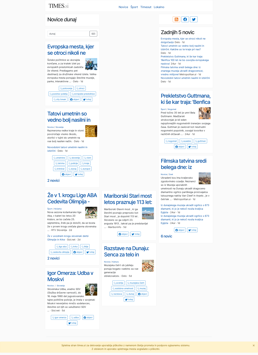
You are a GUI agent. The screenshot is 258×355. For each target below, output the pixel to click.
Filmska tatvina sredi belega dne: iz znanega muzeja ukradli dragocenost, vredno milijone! (182, 71)
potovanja (67, 88)
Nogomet (172, 109)
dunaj (73, 168)
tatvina (60, 163)
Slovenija (59, 127)
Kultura (115, 262)
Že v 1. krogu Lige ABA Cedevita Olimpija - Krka (72, 201)
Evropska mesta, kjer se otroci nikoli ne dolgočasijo (70, 52)
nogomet (172, 141)
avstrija (119, 283)
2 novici (53, 180)
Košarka (58, 209)
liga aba (62, 246)
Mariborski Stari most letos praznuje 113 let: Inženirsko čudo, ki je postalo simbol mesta (128, 205)
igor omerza (60, 317)
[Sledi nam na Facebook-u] (185, 19)
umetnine (60, 157)
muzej (142, 288)
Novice (123, 7)
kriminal (60, 168)
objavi (76, 99)
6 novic (166, 236)
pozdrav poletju (60, 94)
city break (61, 99)
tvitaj (88, 99)
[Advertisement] (129, 35)
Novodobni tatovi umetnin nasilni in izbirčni (185, 77)
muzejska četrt (136, 283)
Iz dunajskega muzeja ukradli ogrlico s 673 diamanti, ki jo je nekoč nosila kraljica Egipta (185, 209)
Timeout (145, 7)
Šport (134, 7)
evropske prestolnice (84, 94)
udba (76, 317)
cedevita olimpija (60, 252)
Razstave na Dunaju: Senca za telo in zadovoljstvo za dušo (127, 254)
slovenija (75, 157)
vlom (88, 157)
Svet (171, 174)
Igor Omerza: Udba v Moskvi (70, 276)
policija (74, 163)
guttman (201, 141)
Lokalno (159, 7)
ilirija (85, 246)
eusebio (187, 141)
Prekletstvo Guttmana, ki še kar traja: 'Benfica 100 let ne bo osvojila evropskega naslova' (185, 60)
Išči (93, 33)
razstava (117, 294)
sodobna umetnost (123, 288)
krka (75, 246)
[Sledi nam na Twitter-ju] (194, 19)
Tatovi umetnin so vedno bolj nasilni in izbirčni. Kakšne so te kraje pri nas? (70, 123)
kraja (86, 163)
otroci (81, 88)
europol (86, 168)
